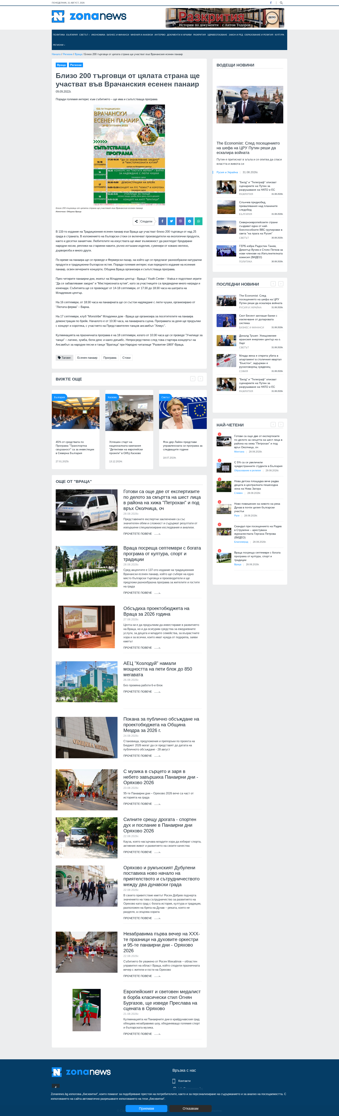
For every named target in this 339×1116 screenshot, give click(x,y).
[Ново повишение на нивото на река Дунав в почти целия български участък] (224, 509)
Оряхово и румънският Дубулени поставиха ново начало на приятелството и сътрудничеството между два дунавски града (161, 876)
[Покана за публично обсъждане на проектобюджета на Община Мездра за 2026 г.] (87, 737)
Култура (279, 35)
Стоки (126, 357)
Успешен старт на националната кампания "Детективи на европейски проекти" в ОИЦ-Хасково (126, 447)
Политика (59, 35)
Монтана (239, 451)
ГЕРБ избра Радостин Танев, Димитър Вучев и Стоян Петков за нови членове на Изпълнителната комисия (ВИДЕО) (261, 251)
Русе (237, 515)
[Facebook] (271, 3)
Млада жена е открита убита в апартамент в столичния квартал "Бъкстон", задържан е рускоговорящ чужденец (260, 361)
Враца (78, 54)
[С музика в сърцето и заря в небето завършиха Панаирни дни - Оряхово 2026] (87, 790)
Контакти (184, 1080)
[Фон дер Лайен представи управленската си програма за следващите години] (183, 413)
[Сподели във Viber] (180, 221)
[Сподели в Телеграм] (189, 221)
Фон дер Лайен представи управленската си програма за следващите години (182, 445)
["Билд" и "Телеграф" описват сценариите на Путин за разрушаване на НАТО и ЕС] (226, 187)
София (243, 371)
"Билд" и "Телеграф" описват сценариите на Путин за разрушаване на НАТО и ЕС (257, 186)
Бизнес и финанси (118, 35)
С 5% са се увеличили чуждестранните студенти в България (258, 464)
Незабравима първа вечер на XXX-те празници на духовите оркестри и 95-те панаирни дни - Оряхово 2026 (161, 942)
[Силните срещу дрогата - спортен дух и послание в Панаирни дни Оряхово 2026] (87, 838)
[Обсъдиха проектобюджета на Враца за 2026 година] (87, 627)
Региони (58, 45)
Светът (84, 35)
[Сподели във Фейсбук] (162, 221)
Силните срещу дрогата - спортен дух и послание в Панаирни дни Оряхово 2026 (159, 825)
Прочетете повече (138, 533)
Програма (109, 357)
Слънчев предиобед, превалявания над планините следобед (258, 206)
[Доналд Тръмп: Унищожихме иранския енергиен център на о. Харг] (226, 340)
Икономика (98, 35)
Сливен (238, 493)
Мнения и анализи (142, 35)
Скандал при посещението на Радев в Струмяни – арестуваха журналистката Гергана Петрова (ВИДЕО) (258, 532)
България (72, 35)
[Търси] (281, 3)
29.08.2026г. (272, 470)
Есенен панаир (87, 357)
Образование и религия (258, 35)
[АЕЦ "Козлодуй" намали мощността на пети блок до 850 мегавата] (87, 682)
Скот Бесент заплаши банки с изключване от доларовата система (258, 319)
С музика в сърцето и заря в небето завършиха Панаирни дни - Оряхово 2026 (160, 777)
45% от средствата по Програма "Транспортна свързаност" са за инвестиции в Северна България (75, 447)
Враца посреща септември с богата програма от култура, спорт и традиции (162, 553)
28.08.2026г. (255, 451)
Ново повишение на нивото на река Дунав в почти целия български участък (257, 507)
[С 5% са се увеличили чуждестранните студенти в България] (224, 468)
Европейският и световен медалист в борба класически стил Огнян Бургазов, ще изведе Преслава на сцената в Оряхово (162, 1000)
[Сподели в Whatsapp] (198, 221)
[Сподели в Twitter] (171, 221)
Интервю (160, 35)
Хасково (112, 397)
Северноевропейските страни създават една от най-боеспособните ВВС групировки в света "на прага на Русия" (260, 228)
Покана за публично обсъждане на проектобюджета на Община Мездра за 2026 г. (161, 724)
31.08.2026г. (250, 172)
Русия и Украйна (227, 172)
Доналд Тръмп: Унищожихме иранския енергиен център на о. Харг (260, 339)
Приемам (146, 1109)
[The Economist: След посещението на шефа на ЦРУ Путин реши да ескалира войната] (250, 104)
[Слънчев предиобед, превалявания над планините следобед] (226, 207)
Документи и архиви (179, 35)
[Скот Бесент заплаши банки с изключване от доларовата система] (226, 320)
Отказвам (190, 1109)
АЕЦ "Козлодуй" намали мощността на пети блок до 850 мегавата (157, 669)
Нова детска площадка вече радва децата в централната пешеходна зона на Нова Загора (256, 485)
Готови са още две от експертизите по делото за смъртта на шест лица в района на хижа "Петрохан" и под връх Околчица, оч (162, 500)
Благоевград (241, 542)
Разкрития (199, 35)
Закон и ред (236, 35)
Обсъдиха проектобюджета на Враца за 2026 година (156, 611)
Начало (56, 54)
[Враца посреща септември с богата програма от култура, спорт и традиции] (87, 566)
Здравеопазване (217, 35)
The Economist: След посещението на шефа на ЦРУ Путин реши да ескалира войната (248, 148)
